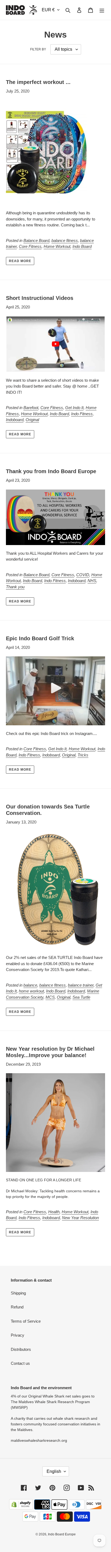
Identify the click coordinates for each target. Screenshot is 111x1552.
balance (30, 985)
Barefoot (30, 407)
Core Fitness (30, 246)
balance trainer (80, 985)
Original (32, 419)
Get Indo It (74, 407)
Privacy (17, 1335)
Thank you (15, 586)
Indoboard (14, 419)
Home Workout (57, 246)
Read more (20, 261)
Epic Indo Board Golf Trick (40, 638)
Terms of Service (26, 1321)
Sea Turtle (81, 997)
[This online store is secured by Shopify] (21, 1508)
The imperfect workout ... (38, 82)
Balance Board (36, 240)
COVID (82, 574)
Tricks (83, 755)
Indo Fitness (82, 413)
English (54, 1471)
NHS (92, 580)
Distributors (21, 1349)
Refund (17, 1307)
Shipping (18, 1293)
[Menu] (101, 10)
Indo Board (82, 246)
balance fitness (64, 240)
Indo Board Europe (62, 1534)
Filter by (38, 49)
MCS (50, 997)
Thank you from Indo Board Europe (51, 471)
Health (54, 1211)
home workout (31, 991)
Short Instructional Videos (39, 298)
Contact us (20, 1363)
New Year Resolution (80, 1217)
